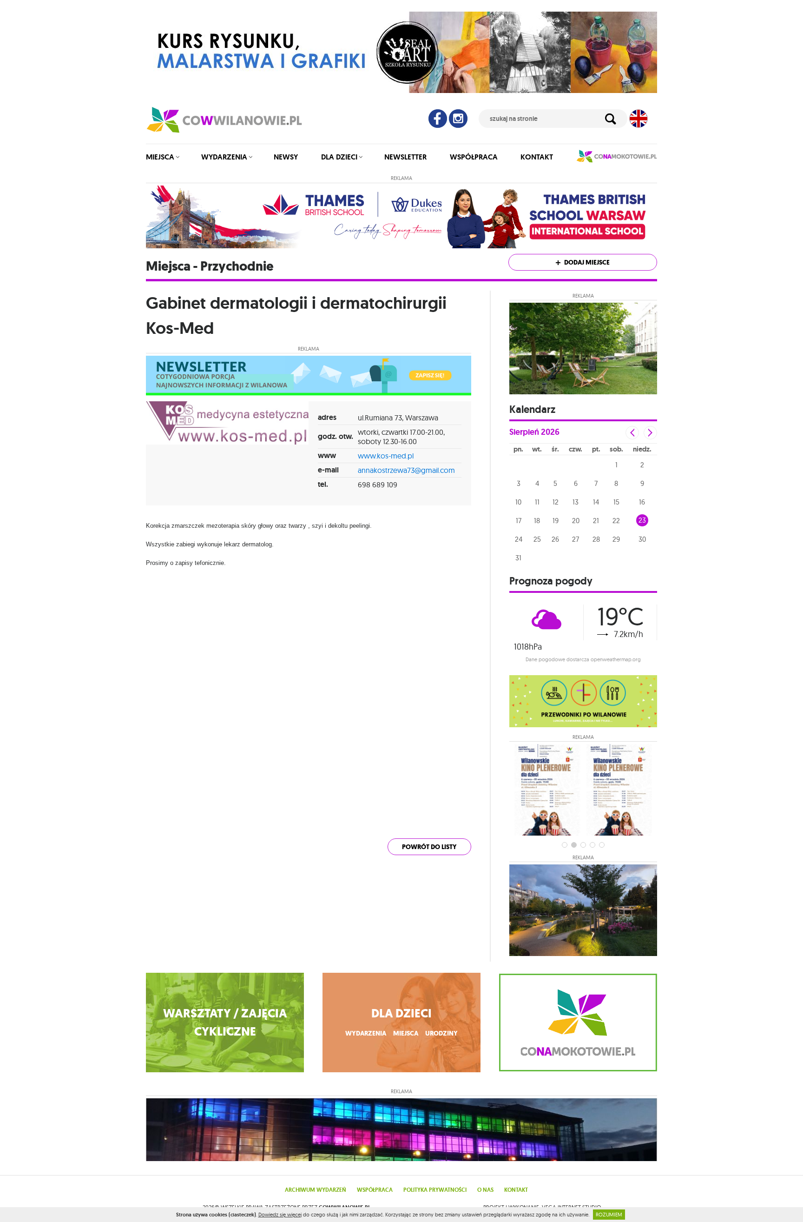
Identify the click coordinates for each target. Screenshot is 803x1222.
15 (616, 502)
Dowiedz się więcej (280, 1214)
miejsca (405, 1033)
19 (556, 520)
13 (576, 502)
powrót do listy (429, 847)
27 (575, 539)
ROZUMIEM (609, 1214)
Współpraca (474, 157)
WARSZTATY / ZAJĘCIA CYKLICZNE (225, 1022)
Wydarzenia (224, 157)
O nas (485, 1190)
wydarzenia (365, 1033)
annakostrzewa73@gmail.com (406, 470)
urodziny (441, 1033)
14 (596, 502)
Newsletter (405, 157)
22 (616, 520)
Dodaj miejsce (586, 262)
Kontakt (536, 157)
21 (596, 520)
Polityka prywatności (435, 1190)
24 (518, 539)
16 (642, 502)
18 (537, 520)
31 (518, 557)
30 (642, 539)
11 (537, 502)
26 (555, 539)
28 (596, 539)
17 (518, 520)
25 (537, 539)
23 (642, 520)
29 (616, 539)
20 (575, 520)
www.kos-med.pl (386, 455)
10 (518, 502)
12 (556, 502)
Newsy (286, 157)
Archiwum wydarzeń (315, 1190)
